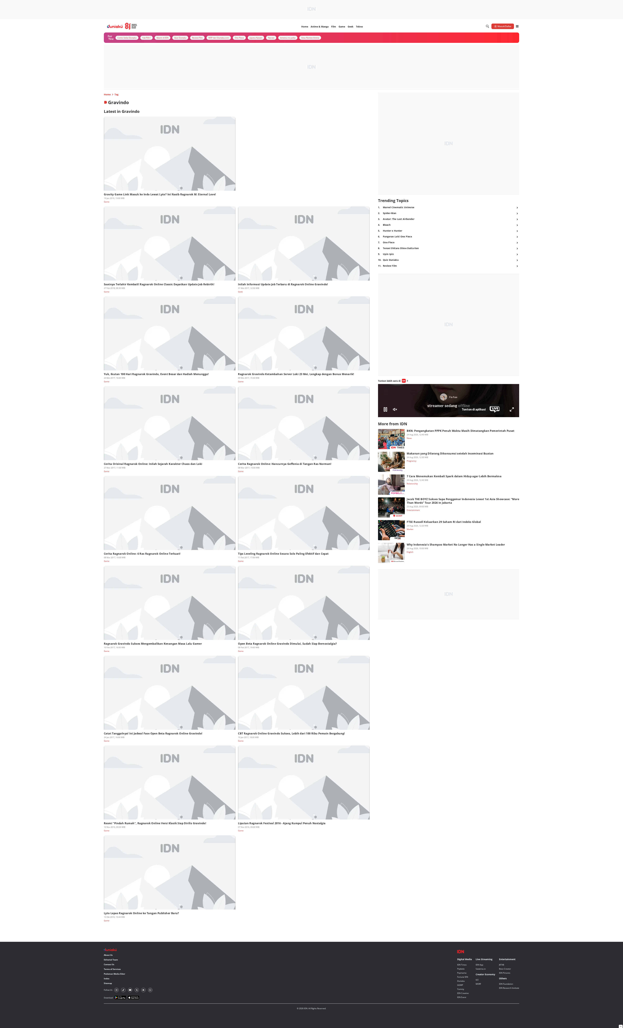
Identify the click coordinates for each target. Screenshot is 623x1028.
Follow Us (108, 990)
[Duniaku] (122, 26)
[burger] (517, 26)
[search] (487, 26)
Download (108, 997)
